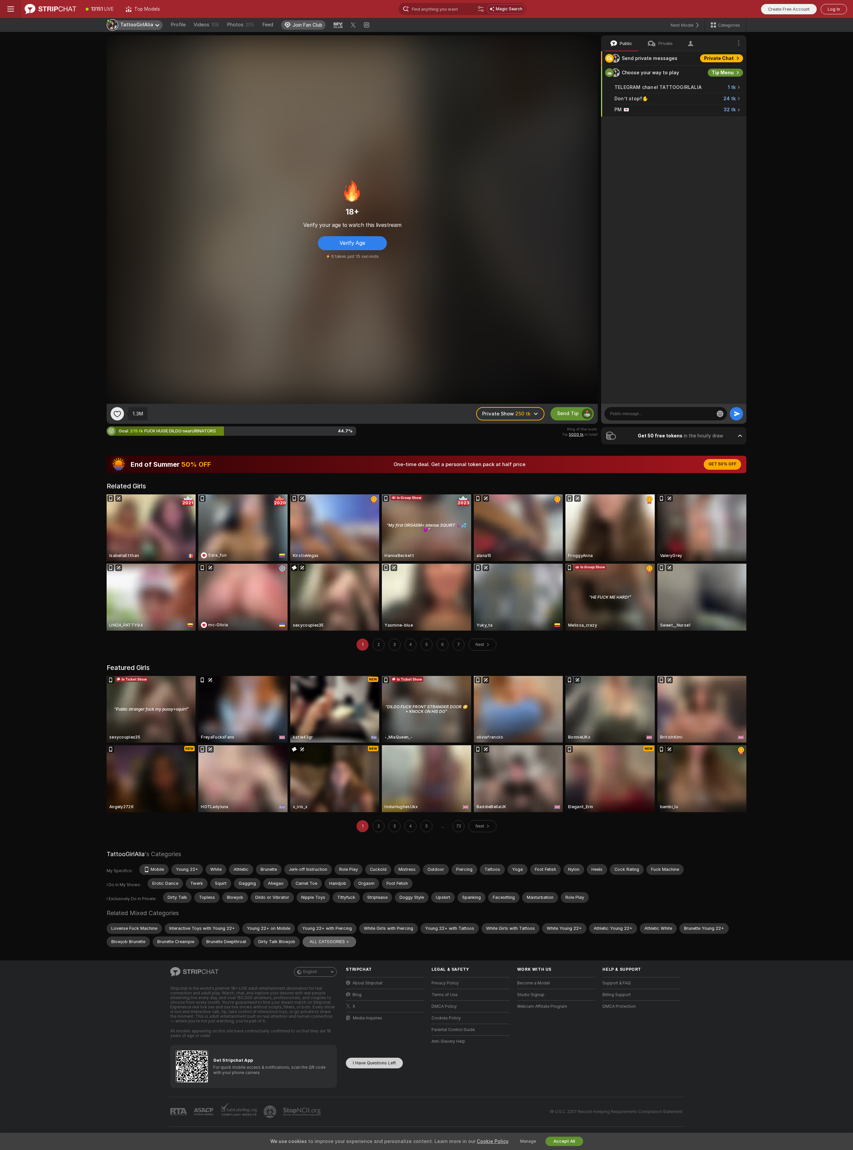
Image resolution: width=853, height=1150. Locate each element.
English (310, 971)
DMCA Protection (619, 1006)
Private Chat (719, 58)
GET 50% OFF (722, 464)
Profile (178, 25)
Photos (240, 25)
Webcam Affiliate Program (542, 1006)
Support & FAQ (616, 983)
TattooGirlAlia (126, 854)
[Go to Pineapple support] (271, 1111)
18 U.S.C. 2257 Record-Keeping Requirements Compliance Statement (615, 1111)
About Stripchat (368, 983)
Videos (206, 25)
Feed (267, 25)
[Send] (736, 413)
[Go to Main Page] (50, 9)
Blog (357, 994)
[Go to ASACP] (204, 1111)
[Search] (480, 9)
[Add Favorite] (117, 413)
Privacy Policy (445, 983)
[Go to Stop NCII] (302, 1112)
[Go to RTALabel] (179, 1112)
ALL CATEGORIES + (329, 941)
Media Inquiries (367, 1018)
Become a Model (533, 983)
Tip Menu (723, 72)
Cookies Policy (446, 1018)
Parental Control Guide (453, 1029)
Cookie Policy (492, 1141)
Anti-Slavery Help (448, 1041)
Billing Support (616, 994)
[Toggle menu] (10, 9)
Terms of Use (444, 994)
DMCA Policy (444, 1006)
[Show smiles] (720, 414)
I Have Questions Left (374, 1062)
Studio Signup (530, 994)
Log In (834, 9)
